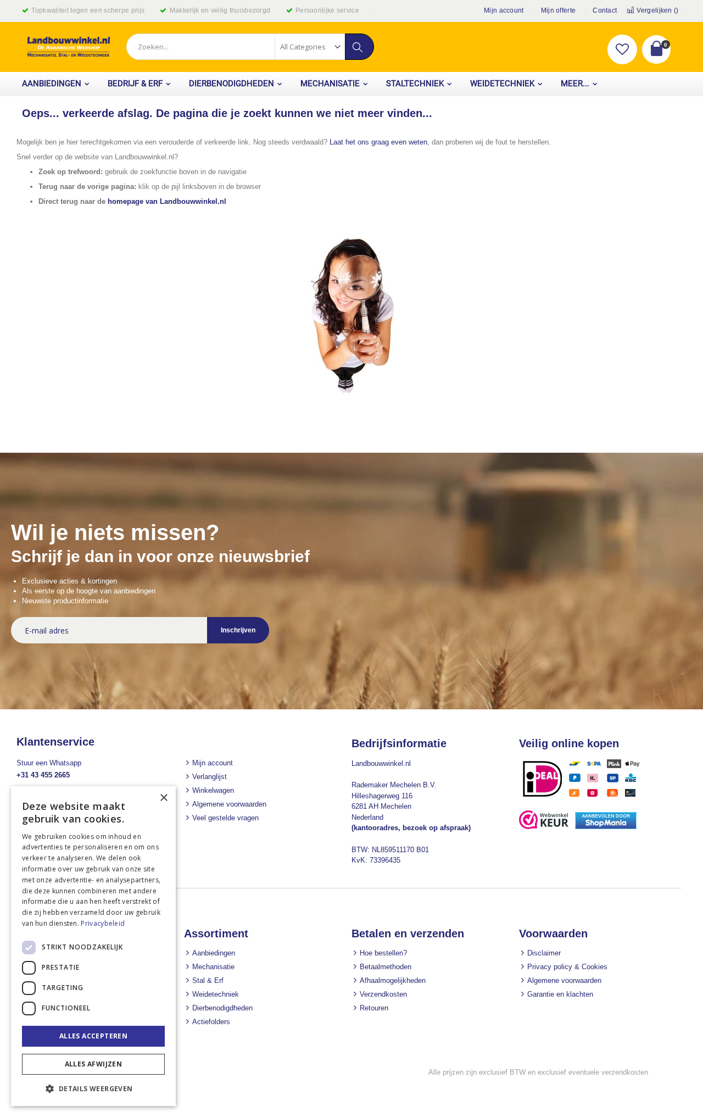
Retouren (374, 1008)
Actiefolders (211, 1022)
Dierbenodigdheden (222, 1008)
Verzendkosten (383, 994)
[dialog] (93, 946)
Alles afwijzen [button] (93, 1064)
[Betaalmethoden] (585, 796)
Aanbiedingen (213, 953)
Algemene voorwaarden (229, 804)
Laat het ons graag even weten (378, 142)
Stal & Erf (208, 980)
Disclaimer (544, 953)
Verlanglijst (209, 777)
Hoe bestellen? (383, 953)
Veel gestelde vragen (225, 818)
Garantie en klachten (560, 994)
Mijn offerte (558, 10)
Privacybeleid (103, 923)
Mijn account (504, 10)
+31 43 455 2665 (43, 775)
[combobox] (249, 47)
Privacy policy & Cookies (567, 967)
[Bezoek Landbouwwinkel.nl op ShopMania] (606, 827)
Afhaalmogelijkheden (393, 980)
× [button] (163, 798)
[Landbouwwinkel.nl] (68, 47)
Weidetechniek (215, 994)
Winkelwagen (213, 790)
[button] (622, 49)
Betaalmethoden (385, 967)
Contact (605, 10)
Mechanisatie (213, 967)
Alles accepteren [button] (93, 1036)
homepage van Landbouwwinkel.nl (167, 201)
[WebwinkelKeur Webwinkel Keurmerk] (543, 827)
